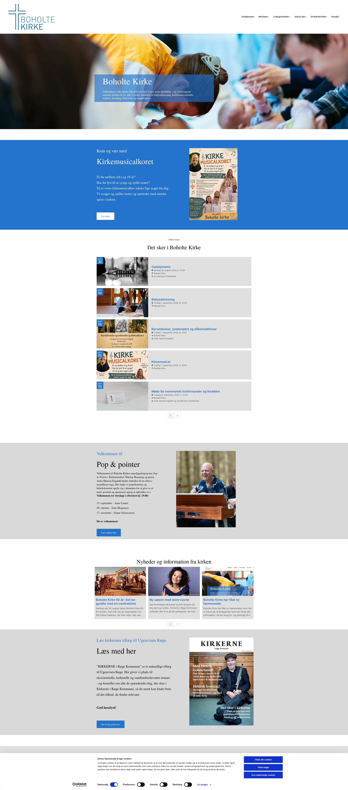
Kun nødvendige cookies (263, 775)
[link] (263, 16)
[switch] (141, 784)
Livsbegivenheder (281, 17)
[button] (105, 216)
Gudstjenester (248, 17)
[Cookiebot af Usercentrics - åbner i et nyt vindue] (79, 785)
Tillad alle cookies (263, 759)
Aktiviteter (263, 17)
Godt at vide (299, 17)
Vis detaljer (202, 784)
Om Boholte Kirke (318, 17)
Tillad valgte (263, 767)
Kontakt (334, 17)
